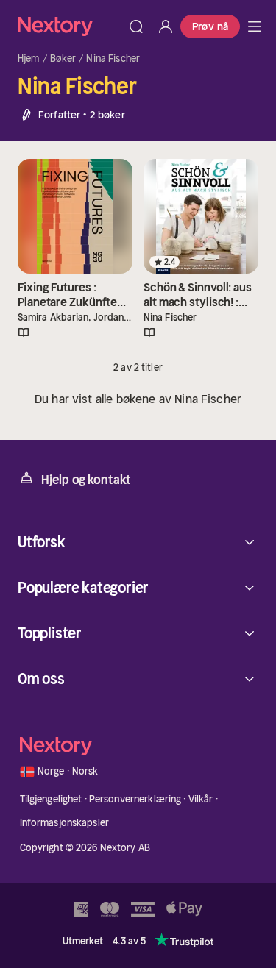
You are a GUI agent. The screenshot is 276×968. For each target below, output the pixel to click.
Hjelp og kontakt (86, 479)
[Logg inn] (165, 26)
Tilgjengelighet (51, 799)
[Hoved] (254, 26)
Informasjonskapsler (64, 822)
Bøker (63, 59)
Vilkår (200, 799)
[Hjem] (69, 26)
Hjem (29, 59)
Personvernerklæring (135, 799)
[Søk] (136, 26)
